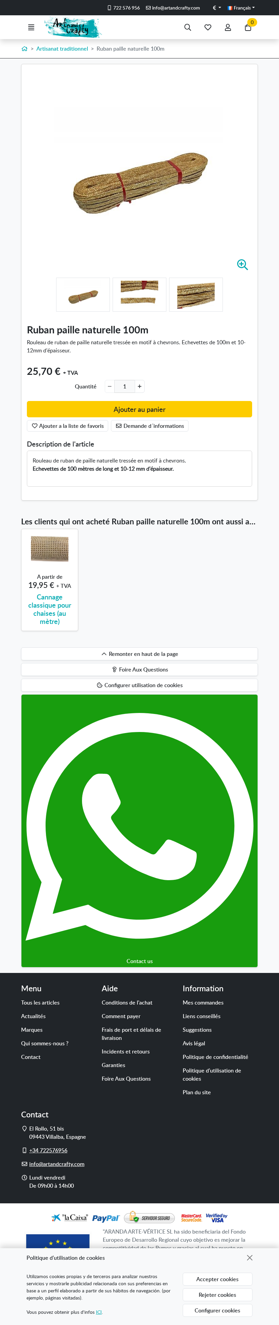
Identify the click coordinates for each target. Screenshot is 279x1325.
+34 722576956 (48, 1150)
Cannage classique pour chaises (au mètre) (49, 609)
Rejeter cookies (217, 1294)
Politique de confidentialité (215, 1057)
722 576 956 (126, 7)
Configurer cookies (217, 1310)
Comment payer (121, 1016)
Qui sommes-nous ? (44, 1043)
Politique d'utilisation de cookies (212, 1074)
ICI (99, 1312)
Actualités (33, 1016)
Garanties (113, 1065)
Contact (30, 1057)
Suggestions (197, 1029)
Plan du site (197, 1092)
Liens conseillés (201, 1016)
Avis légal (194, 1043)
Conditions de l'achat (127, 1002)
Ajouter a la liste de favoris (71, 426)
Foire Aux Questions (126, 1078)
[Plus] (140, 386)
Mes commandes (203, 1002)
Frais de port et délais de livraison (131, 1034)
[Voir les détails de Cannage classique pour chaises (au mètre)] (49, 549)
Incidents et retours (126, 1051)
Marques (32, 1029)
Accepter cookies (217, 1279)
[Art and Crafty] (76, 27)
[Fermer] (249, 1257)
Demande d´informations (153, 426)
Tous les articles (40, 1002)
